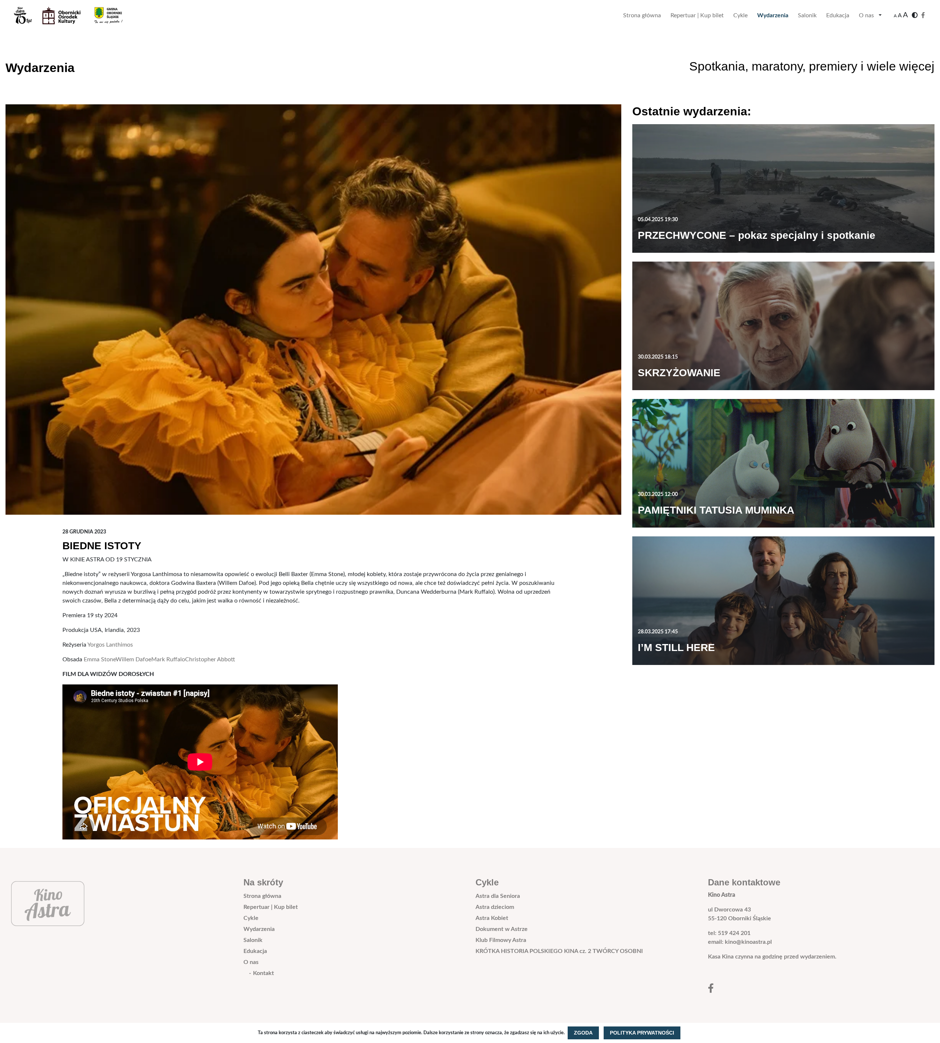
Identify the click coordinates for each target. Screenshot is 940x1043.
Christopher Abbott (210, 659)
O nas (866, 15)
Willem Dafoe (133, 659)
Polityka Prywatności (642, 1033)
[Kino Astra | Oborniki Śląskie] (74, 15)
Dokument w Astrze (502, 929)
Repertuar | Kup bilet (697, 15)
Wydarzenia (772, 15)
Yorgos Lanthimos (110, 645)
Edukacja (837, 15)
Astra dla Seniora (498, 896)
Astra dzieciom (495, 907)
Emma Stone (100, 659)
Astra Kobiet (492, 918)
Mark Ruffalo (168, 659)
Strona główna (642, 15)
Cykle (740, 15)
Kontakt (263, 973)
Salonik (807, 15)
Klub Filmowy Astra (501, 940)
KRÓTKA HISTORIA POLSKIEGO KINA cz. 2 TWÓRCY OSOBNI (559, 951)
